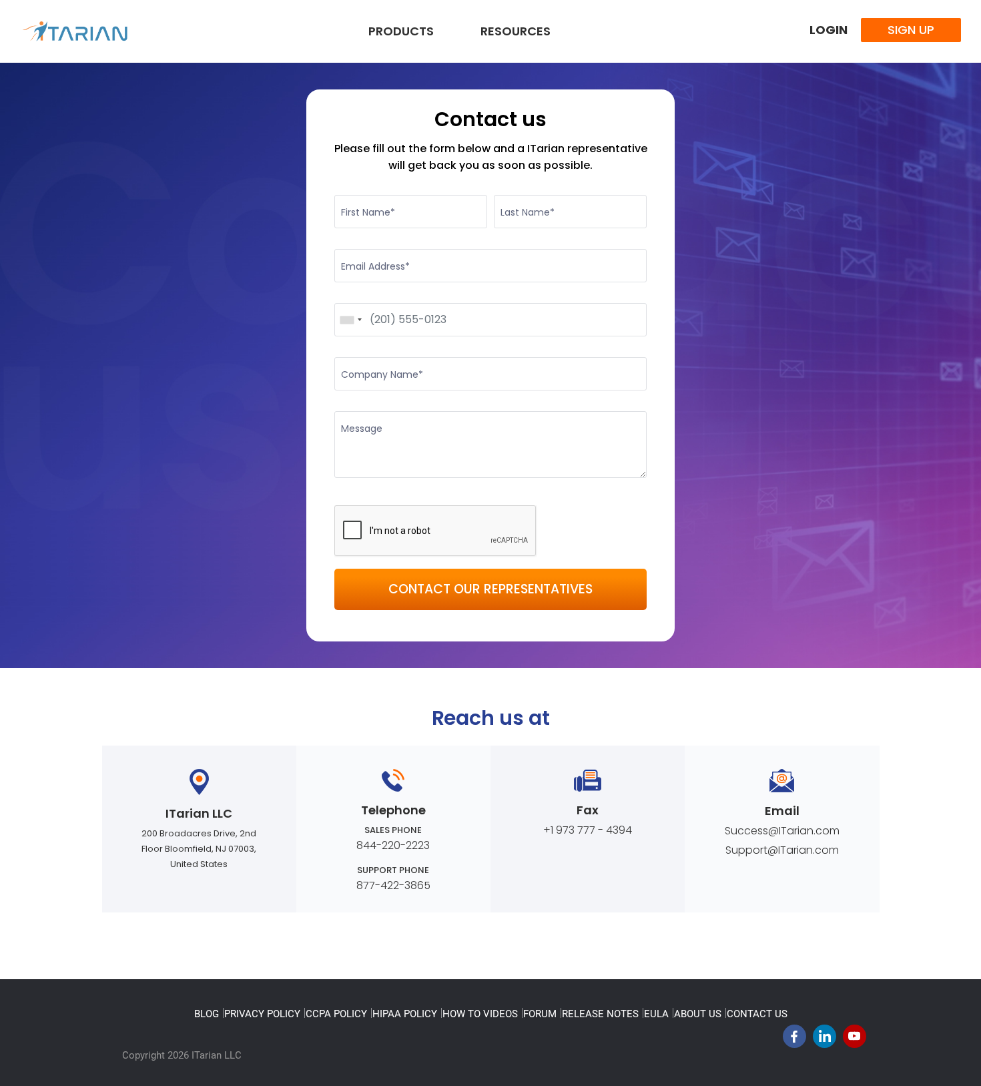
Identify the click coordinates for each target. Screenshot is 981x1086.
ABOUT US (697, 1014)
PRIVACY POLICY (262, 1014)
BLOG (206, 1014)
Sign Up (911, 29)
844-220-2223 (393, 845)
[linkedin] (824, 1040)
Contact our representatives (490, 589)
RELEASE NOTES (600, 1014)
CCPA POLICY (336, 1014)
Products (401, 31)
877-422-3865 (393, 885)
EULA (656, 1014)
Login (828, 29)
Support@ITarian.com (782, 850)
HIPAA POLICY (404, 1014)
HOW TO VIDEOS (480, 1014)
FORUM (540, 1014)
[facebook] (794, 1040)
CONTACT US (757, 1014)
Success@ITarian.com (782, 830)
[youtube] (855, 1040)
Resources (515, 31)
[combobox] (350, 320)
